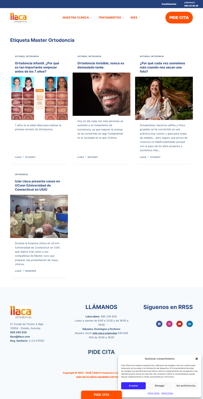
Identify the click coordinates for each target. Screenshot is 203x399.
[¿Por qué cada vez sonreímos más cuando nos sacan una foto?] (164, 98)
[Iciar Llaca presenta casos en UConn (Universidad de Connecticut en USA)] (39, 216)
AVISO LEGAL (154, 393)
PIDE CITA (179, 17)
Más (134, 17)
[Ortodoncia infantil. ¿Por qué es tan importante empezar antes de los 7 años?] (39, 98)
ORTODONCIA (32, 56)
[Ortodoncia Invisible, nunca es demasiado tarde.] (101, 94)
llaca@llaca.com (20, 336)
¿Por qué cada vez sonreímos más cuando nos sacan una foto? (162, 67)
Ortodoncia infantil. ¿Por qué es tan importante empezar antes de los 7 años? (37, 67)
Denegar (160, 385)
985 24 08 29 (191, 5)
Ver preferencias (186, 385)
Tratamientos (109, 17)
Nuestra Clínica (76, 17)
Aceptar (133, 385)
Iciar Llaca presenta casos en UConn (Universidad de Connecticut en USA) (37, 185)
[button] (196, 358)
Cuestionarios (169, 4)
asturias (20, 56)
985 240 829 (109, 316)
